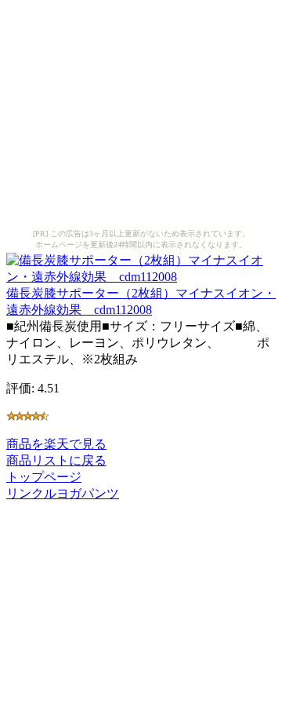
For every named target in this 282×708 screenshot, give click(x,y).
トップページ (43, 477)
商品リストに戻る (56, 460)
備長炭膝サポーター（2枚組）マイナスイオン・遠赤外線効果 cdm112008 (141, 301)
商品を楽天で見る (56, 444)
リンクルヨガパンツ (62, 493)
